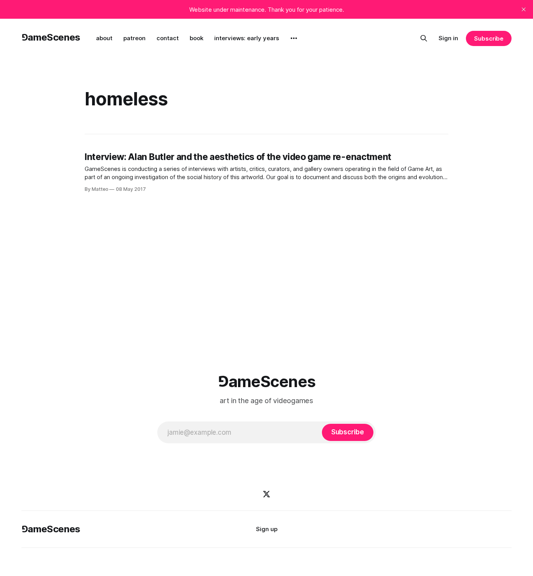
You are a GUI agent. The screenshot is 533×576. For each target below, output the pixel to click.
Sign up (266, 529)
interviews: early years (246, 38)
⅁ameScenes (50, 37)
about (104, 38)
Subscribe (488, 38)
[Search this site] (424, 38)
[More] (294, 38)
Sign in (448, 38)
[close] (523, 9)
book (196, 38)
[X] (266, 494)
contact (167, 38)
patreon (134, 38)
